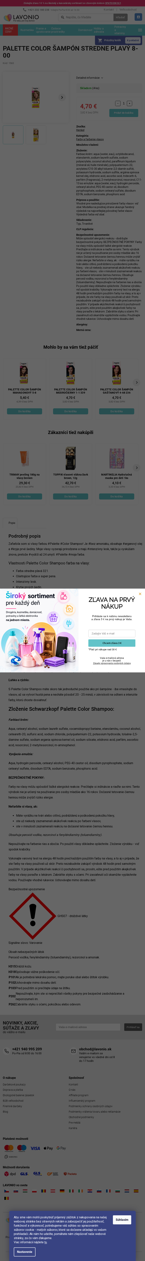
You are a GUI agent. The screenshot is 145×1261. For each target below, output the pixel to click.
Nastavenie (24, 1252)
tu (45, 1242)
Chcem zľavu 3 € (112, 643)
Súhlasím (122, 1220)
